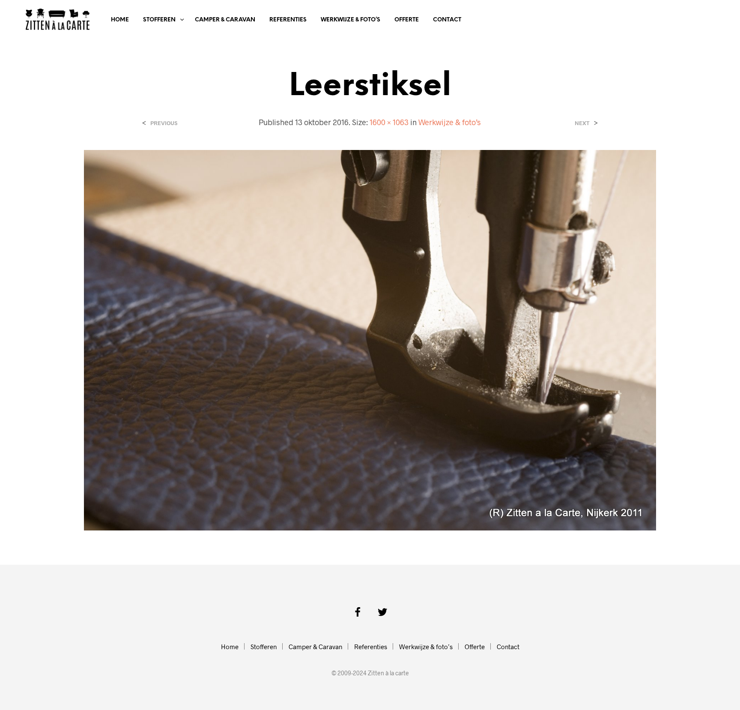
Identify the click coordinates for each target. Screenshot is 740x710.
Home (120, 20)
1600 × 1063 (389, 122)
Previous (163, 123)
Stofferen (159, 20)
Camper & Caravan (225, 20)
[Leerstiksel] (370, 339)
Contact (447, 20)
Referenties (288, 20)
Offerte (406, 20)
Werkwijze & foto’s (350, 20)
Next (582, 123)
